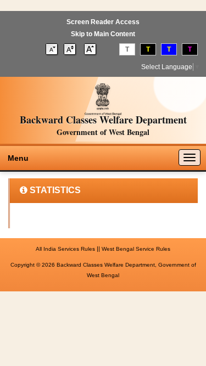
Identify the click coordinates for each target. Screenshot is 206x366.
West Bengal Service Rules (136, 249)
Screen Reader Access (103, 22)
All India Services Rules (65, 249)
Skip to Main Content (103, 34)
